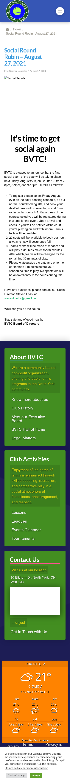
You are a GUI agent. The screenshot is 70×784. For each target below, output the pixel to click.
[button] (60, 11)
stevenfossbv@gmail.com (21, 298)
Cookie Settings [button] (16, 775)
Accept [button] (36, 775)
